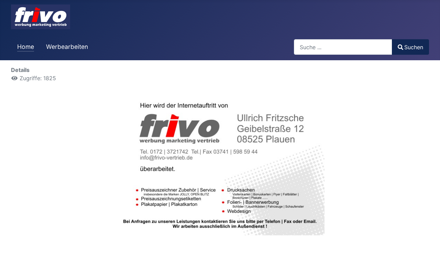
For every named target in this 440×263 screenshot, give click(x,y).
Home (25, 46)
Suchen (413, 47)
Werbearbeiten (67, 46)
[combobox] (343, 47)
